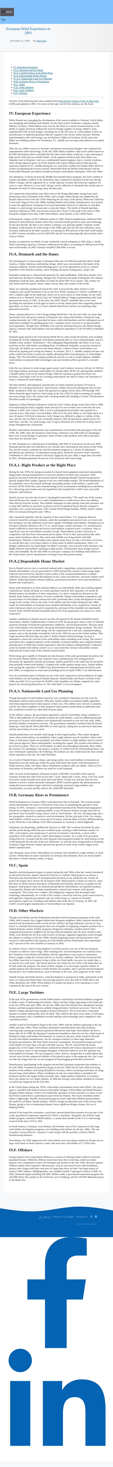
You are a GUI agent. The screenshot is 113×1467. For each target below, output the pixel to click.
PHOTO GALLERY (64, 1216)
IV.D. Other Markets (23, 87)
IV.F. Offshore (20, 93)
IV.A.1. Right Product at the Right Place (33, 73)
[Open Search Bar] (3, 20)
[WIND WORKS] (7, 7)
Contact (82, 1216)
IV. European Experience (25, 67)
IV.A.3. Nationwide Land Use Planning (32, 78)
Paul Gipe (41, 40)
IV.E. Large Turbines (23, 90)
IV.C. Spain (19, 84)
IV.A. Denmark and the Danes (28, 70)
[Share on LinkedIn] (57, 1458)
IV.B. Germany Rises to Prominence (31, 81)
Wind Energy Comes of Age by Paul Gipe (78, 101)
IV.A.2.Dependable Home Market (30, 75)
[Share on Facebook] (57, 1347)
